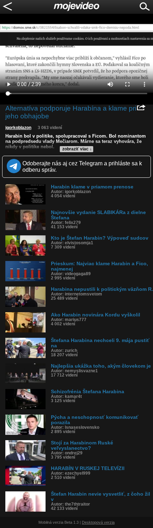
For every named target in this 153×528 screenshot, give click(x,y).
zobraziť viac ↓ (77, 148)
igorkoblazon (18, 128)
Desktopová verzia (98, 522)
